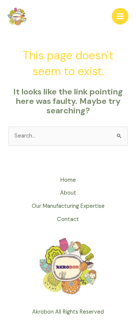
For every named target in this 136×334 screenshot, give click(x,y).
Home (68, 180)
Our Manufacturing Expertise (68, 206)
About (68, 192)
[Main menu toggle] (120, 16)
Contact (68, 219)
